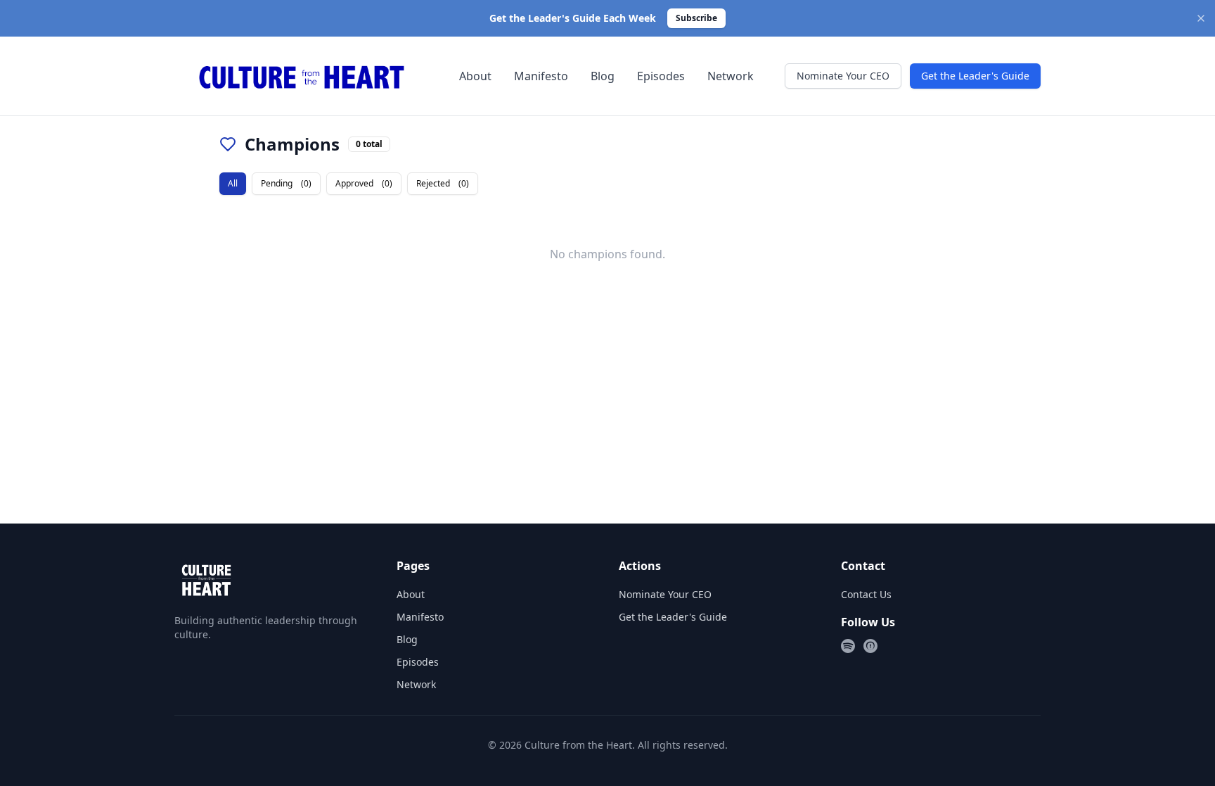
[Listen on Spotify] (848, 646)
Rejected (442, 183)
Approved (363, 183)
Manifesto (541, 76)
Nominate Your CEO (843, 75)
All (233, 183)
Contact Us (866, 594)
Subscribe (696, 18)
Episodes (661, 76)
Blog (603, 76)
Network (730, 76)
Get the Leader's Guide (975, 75)
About (475, 76)
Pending (286, 183)
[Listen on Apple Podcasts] (870, 646)
